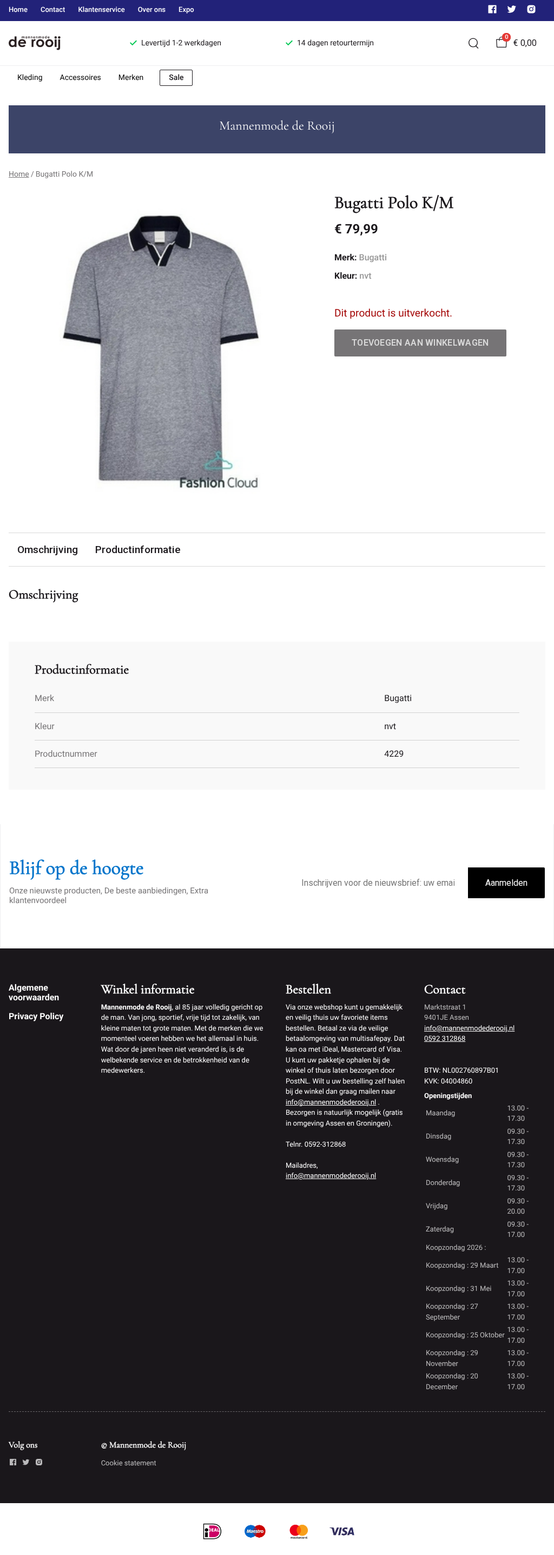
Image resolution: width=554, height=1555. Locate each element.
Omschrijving (47, 549)
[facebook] (492, 11)
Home (18, 10)
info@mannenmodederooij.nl (331, 1103)
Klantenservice (101, 10)
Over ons (152, 10)
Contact (53, 10)
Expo (186, 10)
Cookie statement (128, 1463)
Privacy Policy (36, 1016)
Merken (131, 77)
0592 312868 (444, 1039)
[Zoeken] (473, 43)
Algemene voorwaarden (34, 992)
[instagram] (531, 11)
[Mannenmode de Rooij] (56, 43)
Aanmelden (506, 883)
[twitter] (511, 11)
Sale (176, 77)
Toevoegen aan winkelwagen (420, 343)
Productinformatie (138, 549)
